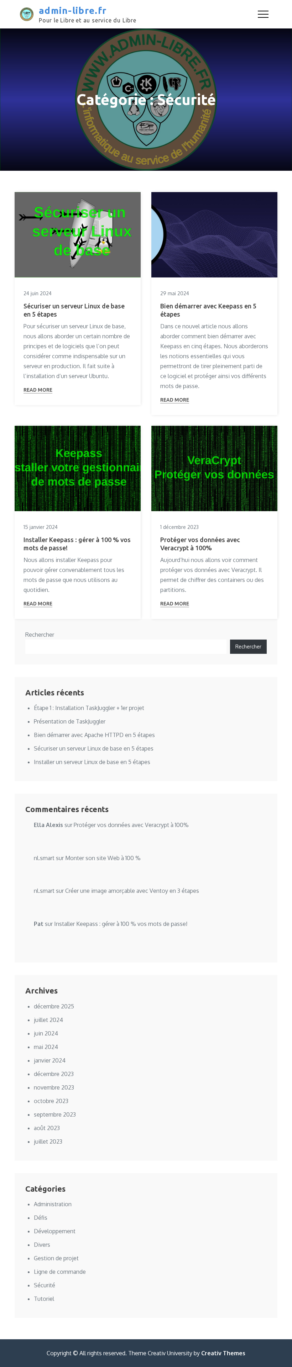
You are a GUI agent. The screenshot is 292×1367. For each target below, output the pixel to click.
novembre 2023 (54, 1087)
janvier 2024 (50, 1060)
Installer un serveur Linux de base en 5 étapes (92, 761)
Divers (42, 1244)
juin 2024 (46, 1033)
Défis (40, 1217)
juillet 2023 (48, 1141)
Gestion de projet (56, 1258)
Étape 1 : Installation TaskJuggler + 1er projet (89, 707)
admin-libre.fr (72, 10)
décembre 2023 (54, 1073)
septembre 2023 (55, 1114)
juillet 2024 (48, 1019)
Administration (53, 1204)
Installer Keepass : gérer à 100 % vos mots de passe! (120, 923)
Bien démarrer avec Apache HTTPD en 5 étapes (94, 734)
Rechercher (39, 634)
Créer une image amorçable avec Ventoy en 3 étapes (132, 890)
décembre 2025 (54, 1006)
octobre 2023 (51, 1100)
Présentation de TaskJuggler (69, 721)
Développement (54, 1231)
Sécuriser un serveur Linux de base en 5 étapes (93, 748)
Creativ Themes (223, 1353)
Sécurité (44, 1285)
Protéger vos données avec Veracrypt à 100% (131, 824)
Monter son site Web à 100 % (103, 858)
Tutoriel (44, 1298)
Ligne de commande (60, 1271)
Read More (38, 390)
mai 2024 (46, 1046)
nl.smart (44, 858)
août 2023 (47, 1128)
